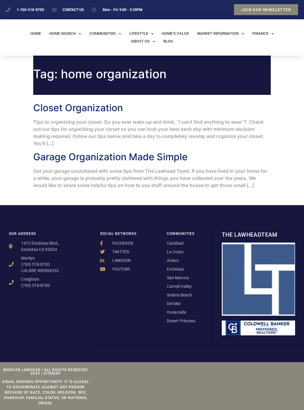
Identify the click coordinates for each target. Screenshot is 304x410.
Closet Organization (78, 108)
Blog (168, 41)
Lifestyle (138, 33)
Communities (102, 33)
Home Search (62, 33)
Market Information (218, 33)
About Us (140, 41)
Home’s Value (175, 33)
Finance (260, 33)
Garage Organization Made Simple (110, 157)
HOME (35, 33)
